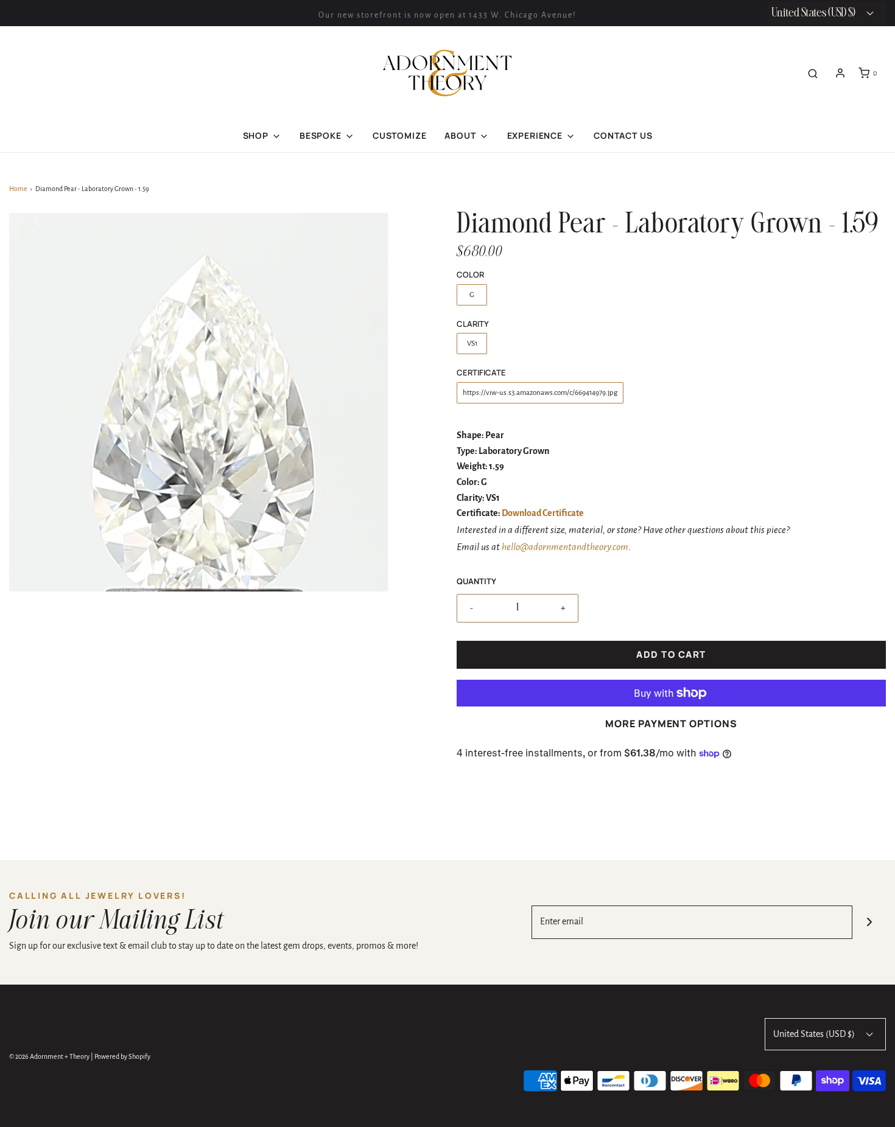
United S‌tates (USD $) (814, 13)
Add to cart (671, 654)
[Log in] (840, 73)
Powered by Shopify (122, 1056)
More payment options (671, 723)
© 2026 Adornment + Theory (49, 1056)
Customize (400, 135)
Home (18, 188)
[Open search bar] (813, 73)
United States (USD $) (815, 1034)
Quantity (476, 581)
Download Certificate (543, 513)
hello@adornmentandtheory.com (565, 547)
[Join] (869, 922)
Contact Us (623, 135)
